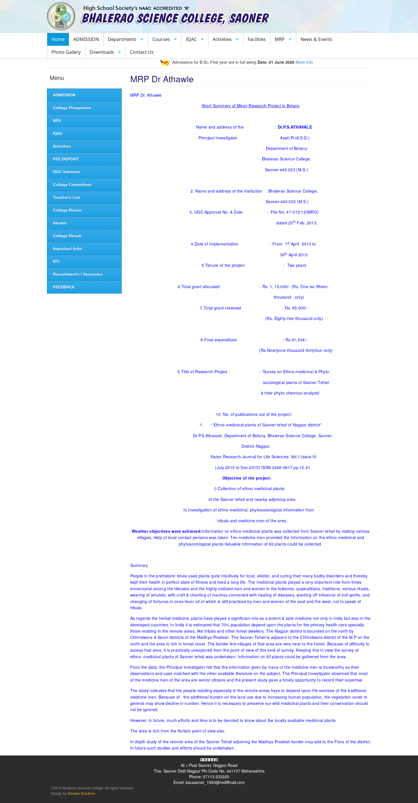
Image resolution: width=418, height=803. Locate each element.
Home (58, 39)
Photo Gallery (66, 52)
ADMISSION (86, 39)
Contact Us (142, 52)
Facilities (257, 39)
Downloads (102, 52)
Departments (122, 39)
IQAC (191, 39)
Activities (222, 39)
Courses (161, 39)
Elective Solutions (81, 793)
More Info (292, 62)
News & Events (316, 39)
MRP (280, 39)
